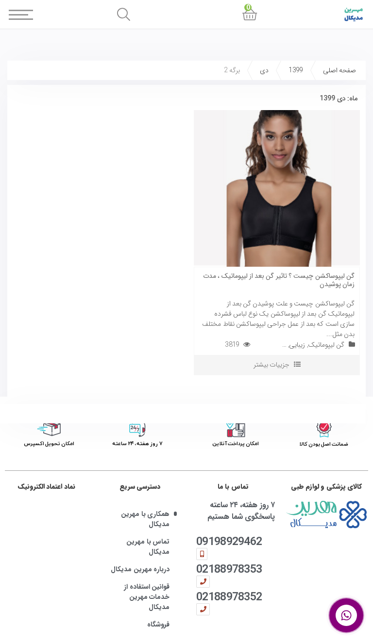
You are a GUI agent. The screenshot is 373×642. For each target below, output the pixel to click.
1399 (295, 70)
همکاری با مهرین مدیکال (145, 519)
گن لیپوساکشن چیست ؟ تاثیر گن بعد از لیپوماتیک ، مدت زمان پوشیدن (279, 280)
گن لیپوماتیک (326, 345)
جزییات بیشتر (271, 364)
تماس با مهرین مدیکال (148, 547)
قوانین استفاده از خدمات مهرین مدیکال (147, 597)
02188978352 (229, 596)
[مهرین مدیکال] (326, 514)
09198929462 (229, 541)
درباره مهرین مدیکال (140, 569)
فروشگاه (158, 625)
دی (264, 70)
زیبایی (297, 345)
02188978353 (229, 569)
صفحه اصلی (339, 70)
